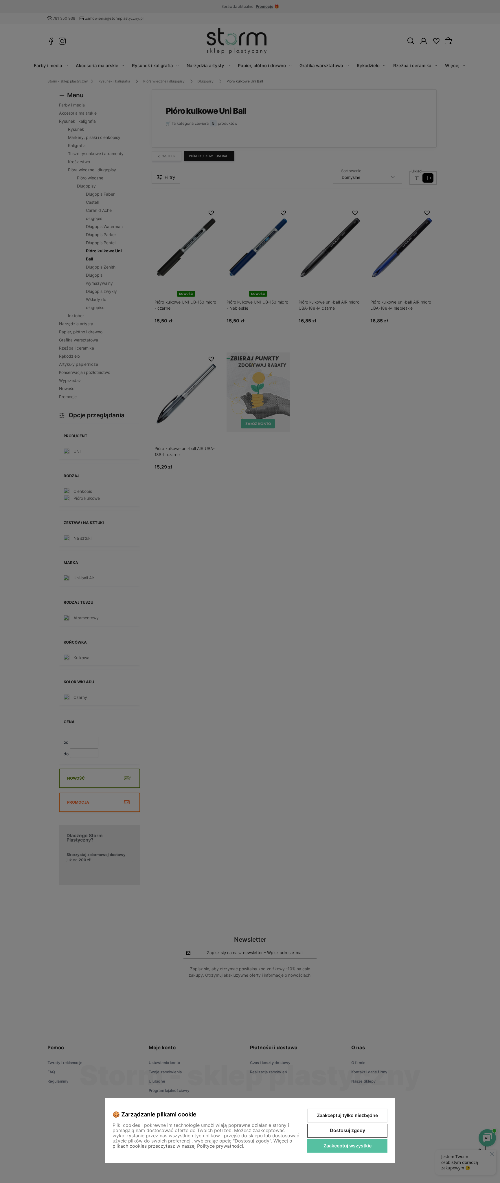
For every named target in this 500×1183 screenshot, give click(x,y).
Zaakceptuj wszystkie (347, 1146)
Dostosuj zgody (347, 1130)
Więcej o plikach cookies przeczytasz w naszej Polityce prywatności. (202, 1143)
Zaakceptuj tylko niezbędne (347, 1115)
